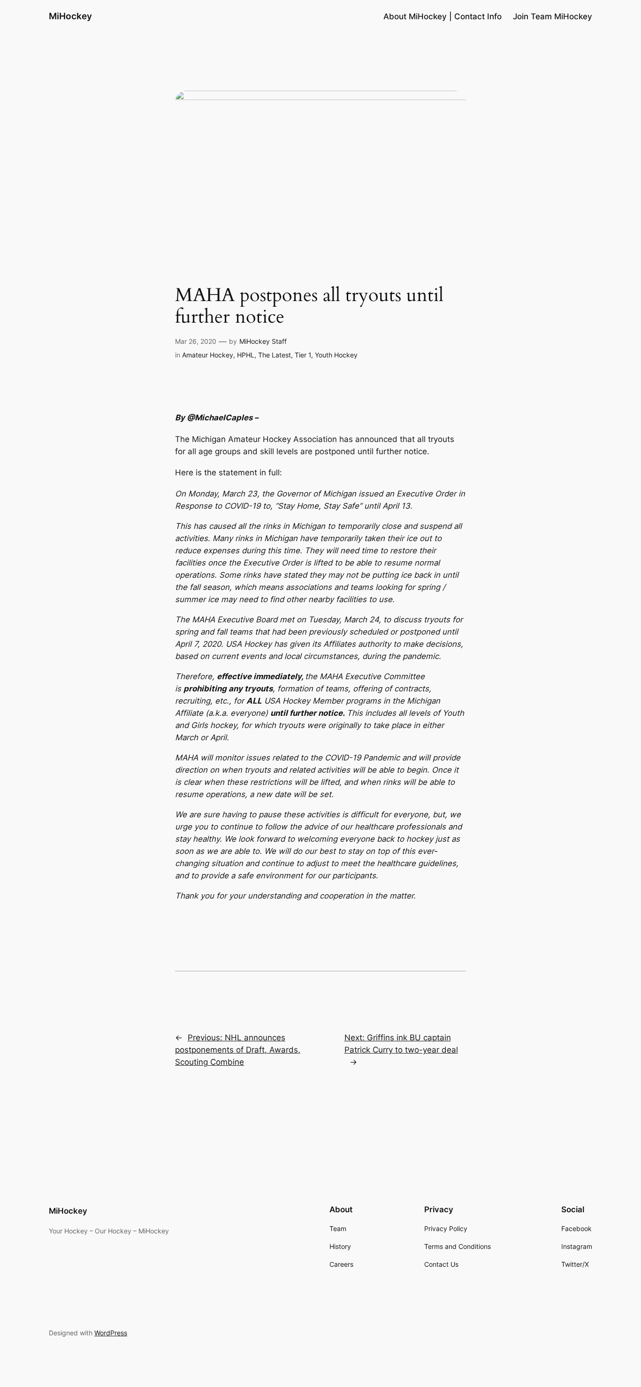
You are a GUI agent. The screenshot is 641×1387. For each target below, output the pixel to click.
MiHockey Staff (263, 341)
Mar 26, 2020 (195, 341)
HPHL (245, 355)
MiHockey (70, 16)
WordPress (110, 1333)
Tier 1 (303, 355)
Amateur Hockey (207, 355)
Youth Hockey (336, 355)
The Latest (274, 355)
